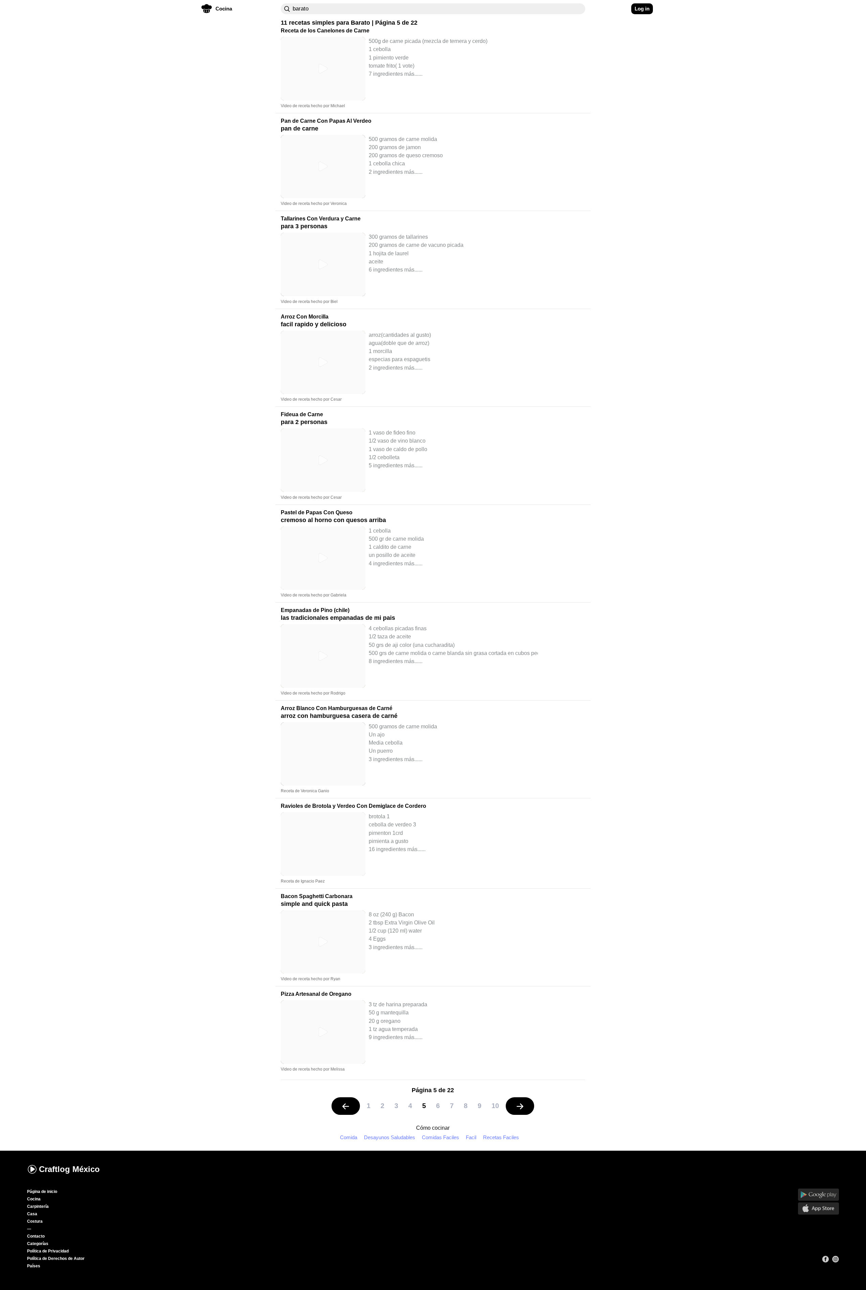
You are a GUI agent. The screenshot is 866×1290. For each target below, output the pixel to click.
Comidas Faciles (440, 1137)
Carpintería (38, 1206)
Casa (32, 1214)
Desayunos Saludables (389, 1137)
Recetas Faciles (501, 1137)
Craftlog (69, 1169)
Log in (642, 8)
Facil (471, 1137)
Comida (348, 1137)
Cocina (34, 1199)
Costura (35, 1221)
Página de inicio (42, 1192)
